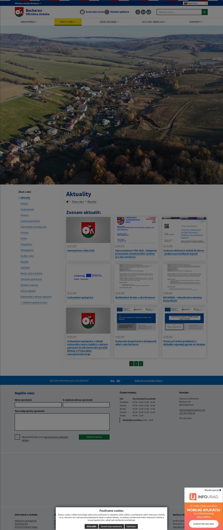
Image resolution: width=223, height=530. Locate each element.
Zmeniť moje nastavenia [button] (111, 526)
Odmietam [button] (131, 526)
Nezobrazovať (212, 490)
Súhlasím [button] (91, 526)
